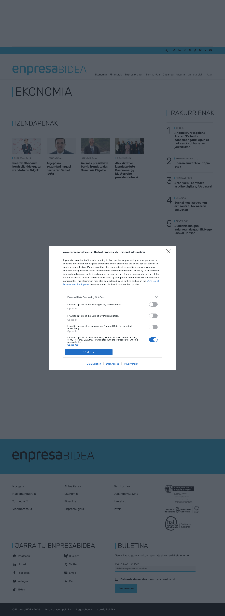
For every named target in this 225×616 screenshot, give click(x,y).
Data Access (112, 363)
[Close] (169, 252)
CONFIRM (89, 352)
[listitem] (112, 297)
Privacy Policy (131, 363)
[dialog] (112, 308)
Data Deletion (94, 363)
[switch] (153, 304)
